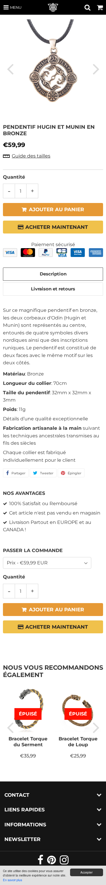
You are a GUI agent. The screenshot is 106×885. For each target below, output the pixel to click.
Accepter (86, 872)
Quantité (14, 177)
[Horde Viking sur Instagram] (64, 862)
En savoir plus (12, 880)
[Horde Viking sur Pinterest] (52, 862)
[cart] (100, 7)
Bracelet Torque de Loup (78, 741)
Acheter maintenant (56, 227)
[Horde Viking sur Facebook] (41, 862)
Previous (10, 68)
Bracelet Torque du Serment (28, 741)
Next (96, 68)
